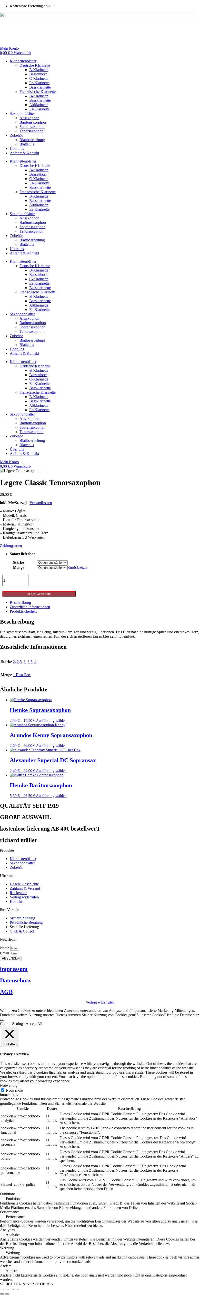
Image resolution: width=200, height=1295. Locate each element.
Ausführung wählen (51, 720)
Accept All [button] (34, 1024)
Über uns (17, 148)
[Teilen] (12, 1289)
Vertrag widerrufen (100, 1002)
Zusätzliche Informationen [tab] (30, 607)
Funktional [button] (8, 1194)
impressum (14, 969)
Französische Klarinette (38, 92)
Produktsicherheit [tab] (23, 611)
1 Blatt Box (22, 675)
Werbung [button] (7, 1248)
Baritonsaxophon (33, 122)
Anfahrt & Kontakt (24, 153)
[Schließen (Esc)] (17, 1289)
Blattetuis (27, 144)
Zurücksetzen (78, 567)
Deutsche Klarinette (35, 65)
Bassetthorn (38, 74)
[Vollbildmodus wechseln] (7, 1289)
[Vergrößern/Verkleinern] (2, 1289)
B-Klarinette (38, 70)
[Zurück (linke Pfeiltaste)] (2, 1294)
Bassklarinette (40, 87)
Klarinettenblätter (23, 61)
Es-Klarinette (39, 83)
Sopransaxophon (32, 127)
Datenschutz (15, 980)
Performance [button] (10, 1212)
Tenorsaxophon (31, 131)
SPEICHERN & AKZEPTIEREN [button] (26, 1284)
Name (5, 948)
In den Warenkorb (39, 594)
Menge (18, 567)
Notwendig (14, 1090)
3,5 (30, 662)
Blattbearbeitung (32, 140)
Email (5, 953)
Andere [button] (5, 1266)
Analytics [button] (7, 1230)
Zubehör (16, 135)
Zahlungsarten (11, 545)
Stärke (18, 562)
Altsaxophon (29, 118)
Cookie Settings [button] (12, 1024)
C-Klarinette (38, 78)
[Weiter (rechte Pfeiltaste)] (7, 1294)
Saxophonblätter (22, 113)
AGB (6, 992)
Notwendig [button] (8, 1085)
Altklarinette (38, 105)
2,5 (19, 662)
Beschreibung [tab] (20, 602)
